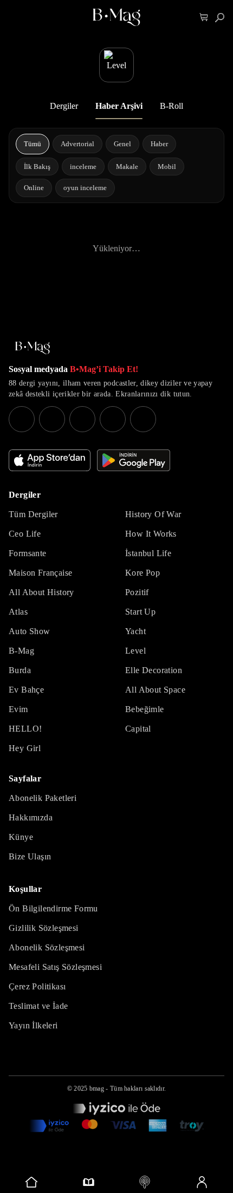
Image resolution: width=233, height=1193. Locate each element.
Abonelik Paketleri (42, 798)
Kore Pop (142, 572)
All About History (41, 592)
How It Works (151, 533)
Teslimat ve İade (38, 1006)
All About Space (155, 689)
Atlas (18, 611)
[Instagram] (22, 419)
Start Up (140, 611)
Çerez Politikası (37, 986)
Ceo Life (25, 533)
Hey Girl (25, 748)
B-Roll (171, 105)
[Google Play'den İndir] (133, 460)
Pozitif (137, 592)
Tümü (32, 144)
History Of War (153, 514)
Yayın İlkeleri (33, 1025)
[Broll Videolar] (145, 1182)
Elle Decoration (153, 670)
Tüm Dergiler (33, 514)
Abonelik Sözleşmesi (47, 947)
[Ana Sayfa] (32, 348)
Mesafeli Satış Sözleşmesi (55, 967)
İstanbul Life (148, 553)
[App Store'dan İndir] (49, 460)
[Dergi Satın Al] (88, 1182)
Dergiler (64, 105)
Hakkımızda (31, 817)
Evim (18, 709)
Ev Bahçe (26, 689)
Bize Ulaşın (30, 856)
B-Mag (21, 650)
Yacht (135, 631)
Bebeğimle (144, 709)
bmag (96, 1088)
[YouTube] (52, 419)
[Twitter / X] (82, 419)
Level (135, 650)
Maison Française (40, 572)
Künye (21, 837)
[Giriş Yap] (201, 1182)
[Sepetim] (204, 17)
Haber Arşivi (119, 105)
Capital (138, 728)
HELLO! (25, 728)
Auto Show (29, 631)
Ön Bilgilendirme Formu (53, 908)
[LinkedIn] (113, 419)
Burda (20, 670)
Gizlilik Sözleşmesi (44, 928)
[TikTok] (143, 419)
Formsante (28, 553)
